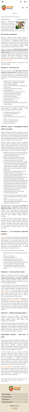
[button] (25, 1)
